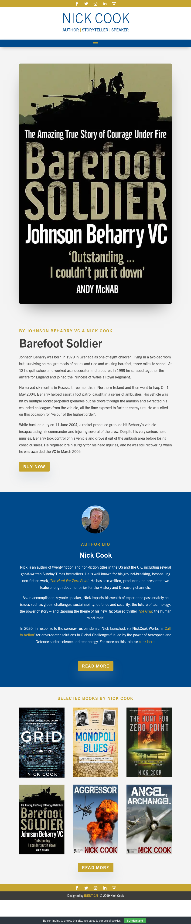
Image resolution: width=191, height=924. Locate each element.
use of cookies (112, 920)
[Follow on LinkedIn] (105, 3)
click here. (147, 641)
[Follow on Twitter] (86, 3)
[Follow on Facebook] (77, 3)
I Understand (135, 920)
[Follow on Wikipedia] (114, 3)
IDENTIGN (91, 895)
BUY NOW (34, 466)
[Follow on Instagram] (95, 3)
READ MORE (95, 665)
